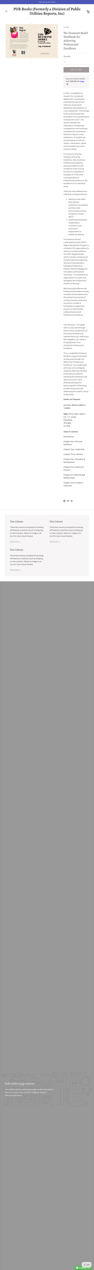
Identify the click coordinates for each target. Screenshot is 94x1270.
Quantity (67, 56)
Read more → (15, 541)
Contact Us (84, 1268)
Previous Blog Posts (47, 2)
